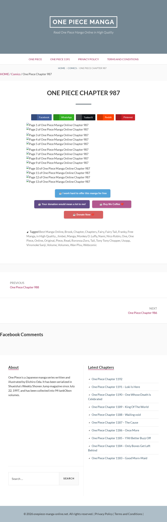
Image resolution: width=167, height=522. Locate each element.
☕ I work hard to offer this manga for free (83, 193)
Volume (52, 245)
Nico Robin (113, 236)
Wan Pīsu (76, 245)
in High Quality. (46, 236)
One (124, 236)
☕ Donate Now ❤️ (83, 214)
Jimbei (61, 236)
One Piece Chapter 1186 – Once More (115, 430)
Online (38, 240)
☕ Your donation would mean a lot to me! (62, 204)
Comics (16, 74)
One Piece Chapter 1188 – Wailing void (116, 414)
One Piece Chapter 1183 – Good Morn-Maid (119, 458)
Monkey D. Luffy (87, 236)
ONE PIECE (35, 59)
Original (49, 240)
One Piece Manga (83, 22)
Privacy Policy (88, 59)
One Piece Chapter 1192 (107, 379)
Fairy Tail (111, 232)
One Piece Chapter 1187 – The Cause (115, 422)
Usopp (125, 240)
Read (67, 240)
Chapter (79, 232)
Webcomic (90, 245)
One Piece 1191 (60, 59)
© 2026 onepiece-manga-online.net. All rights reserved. (58, 514)
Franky (122, 232)
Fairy (101, 232)
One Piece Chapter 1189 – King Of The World (120, 407)
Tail (92, 240)
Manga (71, 236)
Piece (59, 240)
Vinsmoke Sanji (36, 245)
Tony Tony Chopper (108, 240)
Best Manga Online (51, 232)
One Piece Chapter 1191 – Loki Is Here (116, 387)
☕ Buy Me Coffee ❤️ (111, 204)
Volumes (63, 245)
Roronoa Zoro (80, 240)
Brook (68, 232)
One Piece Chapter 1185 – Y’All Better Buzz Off (121, 438)
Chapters (91, 232)
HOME (4, 74)
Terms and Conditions (122, 59)
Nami (101, 236)
